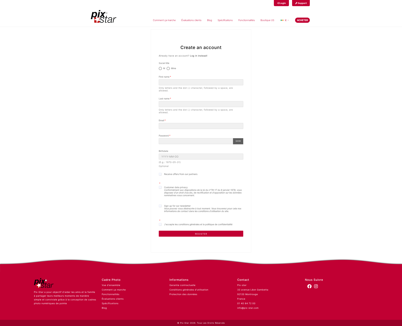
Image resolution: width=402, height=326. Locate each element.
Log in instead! (198, 55)
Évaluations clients (113, 298)
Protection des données (183, 294)
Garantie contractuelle (182, 285)
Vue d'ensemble (111, 285)
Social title (164, 63)
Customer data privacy (203, 191)
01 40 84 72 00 (246, 303)
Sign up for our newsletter (202, 208)
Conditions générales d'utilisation (188, 289)
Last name (164, 98)
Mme (173, 68)
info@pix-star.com (248, 308)
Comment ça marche (114, 289)
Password (164, 135)
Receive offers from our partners (180, 174)
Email (161, 120)
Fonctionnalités (110, 294)
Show (238, 141)
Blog (104, 308)
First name (164, 76)
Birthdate (163, 151)
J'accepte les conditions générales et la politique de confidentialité (198, 224)
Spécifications (110, 303)
